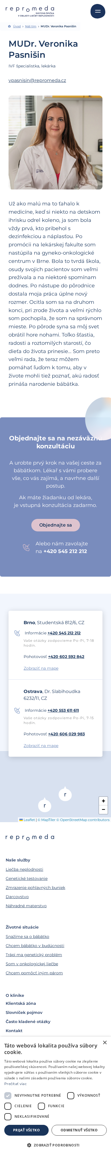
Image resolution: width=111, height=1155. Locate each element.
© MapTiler (47, 820)
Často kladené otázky (28, 1021)
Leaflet (29, 820)
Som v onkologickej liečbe (32, 963)
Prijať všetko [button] (26, 1130)
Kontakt (14, 1030)
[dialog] (55, 1096)
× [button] (104, 1043)
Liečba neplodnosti (24, 869)
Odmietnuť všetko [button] (79, 1130)
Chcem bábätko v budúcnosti (35, 945)
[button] (44, 804)
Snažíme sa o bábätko (27, 936)
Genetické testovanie (27, 878)
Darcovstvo (17, 896)
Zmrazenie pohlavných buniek (35, 887)
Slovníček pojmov (24, 1012)
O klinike (15, 995)
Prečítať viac (15, 1084)
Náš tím (30, 26)
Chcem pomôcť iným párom (34, 972)
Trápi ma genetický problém (34, 954)
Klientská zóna (21, 1003)
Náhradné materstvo (26, 905)
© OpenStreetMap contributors (83, 820)
